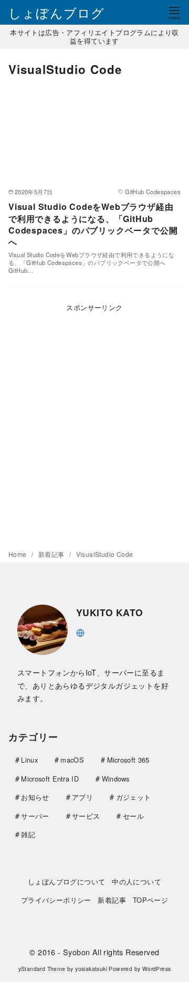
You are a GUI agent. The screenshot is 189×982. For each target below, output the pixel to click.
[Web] (80, 631)
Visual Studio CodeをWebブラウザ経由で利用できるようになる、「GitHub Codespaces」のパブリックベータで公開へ (92, 224)
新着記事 (52, 554)
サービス (86, 816)
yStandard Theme (42, 969)
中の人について (136, 881)
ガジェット (133, 797)
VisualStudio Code (104, 554)
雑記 (28, 834)
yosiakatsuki (91, 969)
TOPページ (150, 900)
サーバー (35, 816)
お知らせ (35, 797)
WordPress (156, 969)
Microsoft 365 (128, 760)
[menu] (174, 12)
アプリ (82, 797)
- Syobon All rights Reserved (108, 951)
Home (18, 554)
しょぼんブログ (56, 12)
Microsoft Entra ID (50, 779)
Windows (116, 779)
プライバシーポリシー (56, 900)
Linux (29, 760)
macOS (72, 760)
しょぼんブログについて (66, 881)
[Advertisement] (94, 423)
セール (133, 816)
